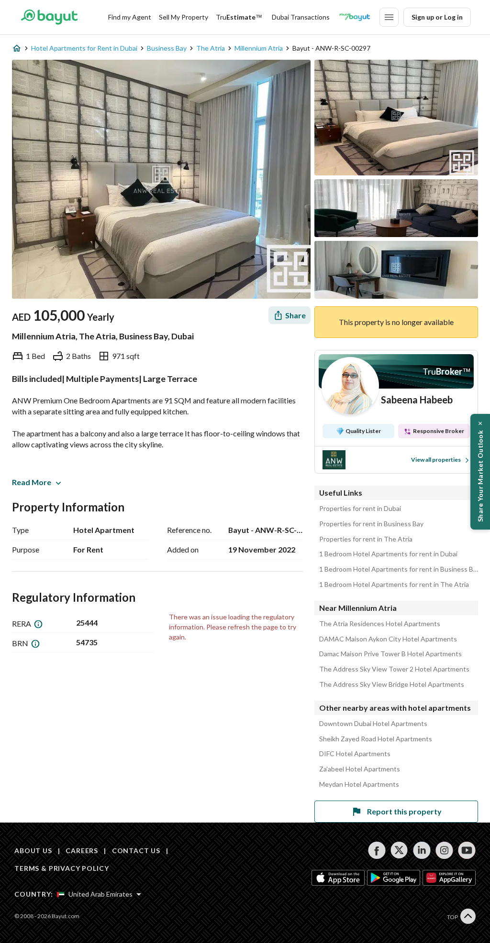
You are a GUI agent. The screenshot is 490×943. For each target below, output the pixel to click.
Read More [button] (31, 482)
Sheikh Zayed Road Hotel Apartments (375, 739)
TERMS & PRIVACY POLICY (61, 868)
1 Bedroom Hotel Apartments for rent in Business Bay (398, 569)
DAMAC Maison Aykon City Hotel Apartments (388, 639)
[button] (480, 472)
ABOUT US (33, 850)
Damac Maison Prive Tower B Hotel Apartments (390, 654)
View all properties (436, 459)
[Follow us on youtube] (467, 850)
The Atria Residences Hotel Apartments (379, 624)
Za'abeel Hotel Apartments (359, 769)
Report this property (404, 811)
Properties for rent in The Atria (365, 539)
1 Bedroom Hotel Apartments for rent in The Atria (394, 584)
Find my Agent (129, 17)
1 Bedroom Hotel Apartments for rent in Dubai (388, 554)
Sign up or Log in (437, 17)
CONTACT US (136, 850)
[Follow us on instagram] (444, 850)
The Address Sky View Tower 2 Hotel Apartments (394, 669)
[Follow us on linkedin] (422, 850)
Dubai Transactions (301, 17)
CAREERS (82, 850)
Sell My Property (183, 17)
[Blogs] (354, 17)
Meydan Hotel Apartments (359, 784)
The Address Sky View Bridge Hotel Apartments (391, 684)
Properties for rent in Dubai (360, 508)
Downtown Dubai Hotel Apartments (373, 723)
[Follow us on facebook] (377, 850)
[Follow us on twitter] (399, 850)
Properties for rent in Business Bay (371, 524)
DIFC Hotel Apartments (354, 754)
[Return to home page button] (49, 17)
